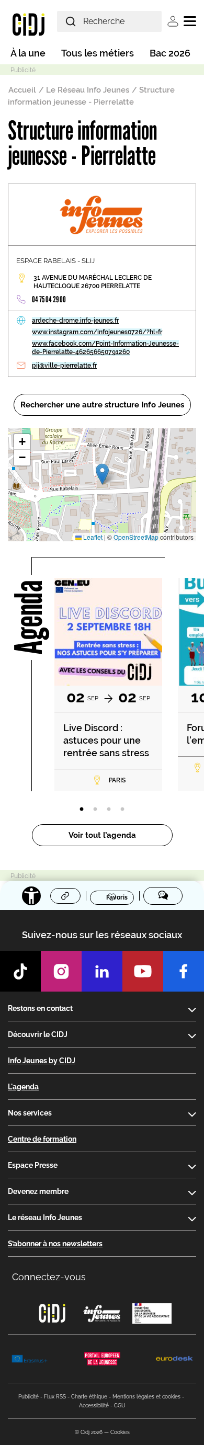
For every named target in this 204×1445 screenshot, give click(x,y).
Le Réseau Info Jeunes (87, 90)
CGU (120, 1405)
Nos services (30, 1113)
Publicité (28, 1397)
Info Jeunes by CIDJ (41, 1060)
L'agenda (23, 1087)
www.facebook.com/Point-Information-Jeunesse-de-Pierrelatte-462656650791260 (105, 348)
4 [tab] (122, 809)
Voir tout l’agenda (102, 835)
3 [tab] (109, 809)
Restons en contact (40, 1008)
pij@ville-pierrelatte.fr (64, 365)
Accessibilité (94, 1405)
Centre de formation (42, 1139)
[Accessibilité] (31, 895)
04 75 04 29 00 (49, 299)
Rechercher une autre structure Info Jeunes (102, 404)
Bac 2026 (170, 53)
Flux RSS (55, 1397)
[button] (102, 474)
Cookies (120, 1432)
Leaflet (92, 536)
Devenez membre (38, 1191)
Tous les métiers (97, 53)
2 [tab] (95, 809)
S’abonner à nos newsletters (55, 1243)
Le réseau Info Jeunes (45, 1217)
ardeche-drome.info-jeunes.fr (75, 320)
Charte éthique (89, 1397)
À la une (28, 53)
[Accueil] (28, 24)
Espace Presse (33, 1165)
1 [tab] (81, 809)
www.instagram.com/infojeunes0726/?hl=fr (97, 332)
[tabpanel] (108, 684)
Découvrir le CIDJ (37, 1034)
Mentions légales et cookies (146, 1397)
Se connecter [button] (172, 21)
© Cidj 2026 (89, 1432)
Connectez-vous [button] (49, 1276)
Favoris (117, 897)
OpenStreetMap (136, 536)
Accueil (22, 90)
